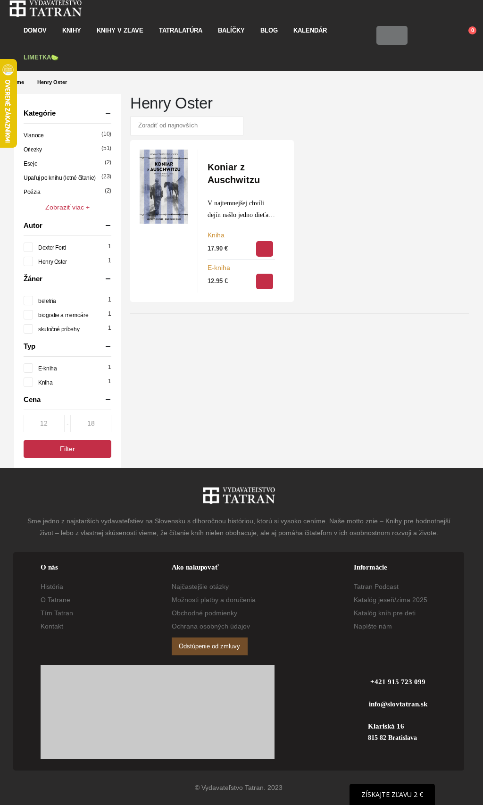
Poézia (32, 192)
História (52, 586)
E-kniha (219, 267)
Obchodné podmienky (204, 613)
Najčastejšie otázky (200, 586)
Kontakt (52, 626)
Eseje (30, 163)
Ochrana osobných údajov (211, 626)
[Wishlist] (443, 35)
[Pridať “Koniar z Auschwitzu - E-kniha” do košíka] (264, 281)
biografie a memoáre (63, 315)
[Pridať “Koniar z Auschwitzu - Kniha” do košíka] (264, 249)
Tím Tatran (57, 613)
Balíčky (231, 30)
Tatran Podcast (376, 586)
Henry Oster (52, 262)
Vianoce (33, 135)
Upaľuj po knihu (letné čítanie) (60, 178)
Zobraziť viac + (67, 207)
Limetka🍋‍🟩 (41, 57)
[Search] (398, 35)
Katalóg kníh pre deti (385, 613)
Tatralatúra (180, 30)
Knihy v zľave (120, 30)
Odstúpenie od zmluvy (209, 646)
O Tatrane (55, 600)
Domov (35, 30)
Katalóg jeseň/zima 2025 (390, 600)
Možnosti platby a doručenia (214, 600)
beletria (47, 301)
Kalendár (310, 30)
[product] (164, 187)
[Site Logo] (45, 8)
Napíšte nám (373, 626)
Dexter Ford (52, 247)
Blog (269, 30)
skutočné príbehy (58, 329)
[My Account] (421, 35)
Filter (67, 449)
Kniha (216, 235)
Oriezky (33, 149)
